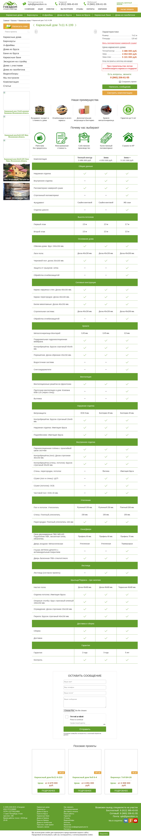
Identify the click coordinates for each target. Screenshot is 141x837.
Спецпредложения (71, 809)
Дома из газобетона (125, 15)
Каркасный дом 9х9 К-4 (85, 777)
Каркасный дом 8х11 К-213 (48, 777)
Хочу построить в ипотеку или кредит (117, 61)
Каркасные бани (103, 15)
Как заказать (68, 807)
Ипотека (67, 822)
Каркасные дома (14, 15)
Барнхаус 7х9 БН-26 (121, 777)
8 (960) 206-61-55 (96, 4)
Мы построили (67, 9)
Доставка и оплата (71, 811)
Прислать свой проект (45, 825)
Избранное (102, 9)
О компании (29, 9)
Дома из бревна (43, 818)
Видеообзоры (10, 73)
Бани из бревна (43, 820)
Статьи (7, 86)
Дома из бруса (64, 15)
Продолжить (104, 834)
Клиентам (50, 9)
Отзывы (79, 9)
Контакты (91, 9)
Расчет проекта (127, 9)
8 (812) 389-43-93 (68, 4)
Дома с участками (13, 65)
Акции (40, 9)
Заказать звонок (124, 3)
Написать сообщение (120, 87)
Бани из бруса (83, 15)
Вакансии (67, 825)
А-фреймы (47, 15)
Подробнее (48, 790)
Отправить (84, 729)
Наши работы (69, 814)
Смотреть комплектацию (119, 93)
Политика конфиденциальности (76, 827)
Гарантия (67, 816)
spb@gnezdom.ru (129, 816)
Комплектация (11, 82)
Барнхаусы (32, 15)
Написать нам (19, 26)
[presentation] (36, 32)
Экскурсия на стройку (15, 61)
